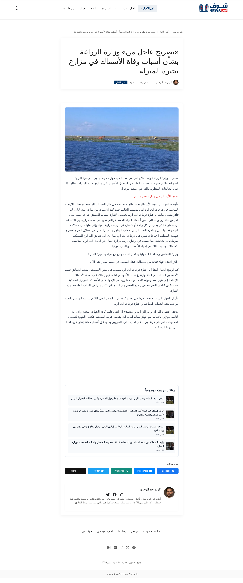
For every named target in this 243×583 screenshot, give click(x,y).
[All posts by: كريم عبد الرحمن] (169, 492)
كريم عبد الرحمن (164, 82)
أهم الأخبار (164, 32)
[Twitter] (108, 494)
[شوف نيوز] (213, 8)
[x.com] (128, 547)
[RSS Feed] (109, 547)
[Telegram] (115, 547)
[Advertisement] (122, 357)
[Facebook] (114, 494)
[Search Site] (17, 8)
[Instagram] (121, 547)
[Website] (121, 494)
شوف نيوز (178, 32)
